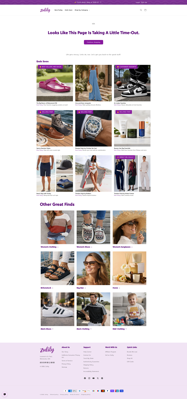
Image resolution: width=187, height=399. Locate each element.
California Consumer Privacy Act (71, 356)
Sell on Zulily (109, 355)
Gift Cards (130, 361)
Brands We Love (132, 352)
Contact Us (87, 355)
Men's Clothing (83, 329)
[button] (82, 10)
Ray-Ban (80, 288)
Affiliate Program (110, 352)
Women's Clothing (48, 247)
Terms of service (74, 394)
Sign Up (144, 2)
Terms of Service (67, 360)
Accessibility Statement (91, 371)
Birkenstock (46, 288)
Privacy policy (64, 394)
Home (115, 288)
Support (86, 347)
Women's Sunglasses (121, 247)
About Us (66, 347)
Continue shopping (93, 42)
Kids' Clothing (119, 329)
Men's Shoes (46, 329)
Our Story (65, 352)
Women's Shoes (83, 247)
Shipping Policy (88, 365)
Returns (86, 368)
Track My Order (88, 358)
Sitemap (64, 367)
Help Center (87, 352)
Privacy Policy (66, 364)
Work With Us (111, 347)
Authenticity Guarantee (91, 361)
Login (138, 2)
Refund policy (54, 394)
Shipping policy (85, 394)
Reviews (129, 355)
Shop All (129, 358)
